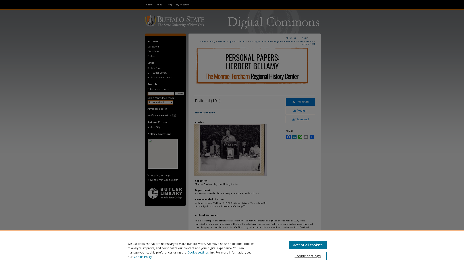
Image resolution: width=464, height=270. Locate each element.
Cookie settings (198, 252)
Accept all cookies (308, 244)
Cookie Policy (143, 257)
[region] (232, 250)
